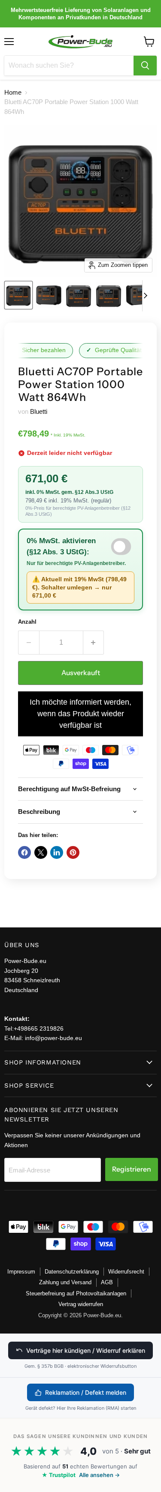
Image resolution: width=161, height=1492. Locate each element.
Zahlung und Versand (65, 1282)
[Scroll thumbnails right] (149, 296)
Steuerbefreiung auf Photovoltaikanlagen (76, 1293)
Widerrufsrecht (126, 1271)
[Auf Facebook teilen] (24, 852)
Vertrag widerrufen (80, 1304)
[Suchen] (145, 65)
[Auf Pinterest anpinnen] (73, 852)
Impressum (21, 1271)
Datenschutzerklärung (72, 1271)
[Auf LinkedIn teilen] (56, 852)
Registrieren (131, 1169)
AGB (107, 1282)
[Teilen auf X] (40, 852)
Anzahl (27, 622)
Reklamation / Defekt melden (85, 1392)
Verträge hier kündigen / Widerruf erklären (85, 1350)
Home (12, 92)
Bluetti (38, 411)
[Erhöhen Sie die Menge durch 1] (93, 643)
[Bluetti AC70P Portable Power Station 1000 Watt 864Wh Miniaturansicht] (18, 295)
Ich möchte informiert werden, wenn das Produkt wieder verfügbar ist (80, 714)
